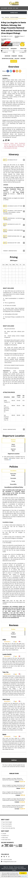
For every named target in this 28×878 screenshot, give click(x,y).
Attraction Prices (9, 392)
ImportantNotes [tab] (13, 450)
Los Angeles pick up (10, 160)
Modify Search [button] (14, 12)
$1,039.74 (20, 808)
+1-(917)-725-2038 (7, 859)
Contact (14, 870)
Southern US (5, 835)
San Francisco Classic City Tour (12, 225)
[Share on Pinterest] (14, 71)
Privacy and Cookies (19, 867)
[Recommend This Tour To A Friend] (20, 71)
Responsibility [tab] (13, 484)
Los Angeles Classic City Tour (13, 206)
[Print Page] (17, 71)
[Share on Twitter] (11, 71)
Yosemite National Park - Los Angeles (12, 236)
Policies (17, 58)
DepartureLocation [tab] (13, 440)
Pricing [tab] (13, 481)
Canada (4, 833)
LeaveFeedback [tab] (13, 633)
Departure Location (7, 58)
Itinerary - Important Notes (10, 250)
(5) (10, 44)
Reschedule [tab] (13, 478)
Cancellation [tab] (13, 470)
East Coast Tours (6, 839)
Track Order (10, 8)
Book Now (13, 61)
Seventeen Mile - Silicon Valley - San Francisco (13, 219)
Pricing (20, 56)
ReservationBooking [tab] (13, 474)
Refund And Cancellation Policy (9, 868)
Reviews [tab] (13, 629)
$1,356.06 (20, 802)
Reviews (23, 58)
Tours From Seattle (7, 824)
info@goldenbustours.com (9, 861)
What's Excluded (8, 326)
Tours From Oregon (7, 822)
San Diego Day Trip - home (12, 242)
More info (24, 876)
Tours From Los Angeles (14, 17)
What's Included (8, 288)
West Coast (7, 17)
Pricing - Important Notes (9, 429)
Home (3, 17)
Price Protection (22, 868)
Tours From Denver (7, 826)
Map (14, 52)
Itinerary (14, 56)
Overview (7, 56)
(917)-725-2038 (4, 8)
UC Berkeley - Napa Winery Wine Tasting (13, 231)
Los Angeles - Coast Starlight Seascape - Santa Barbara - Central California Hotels (12, 212)
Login (17, 8)
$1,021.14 (20, 781)
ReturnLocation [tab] (13, 445)
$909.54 (21, 788)
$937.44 (20, 795)
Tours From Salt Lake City (8, 828)
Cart (14, 8)
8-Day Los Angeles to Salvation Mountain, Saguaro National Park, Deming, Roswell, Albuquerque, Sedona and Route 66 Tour (13, 806)
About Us (6, 867)
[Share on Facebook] (8, 71)
